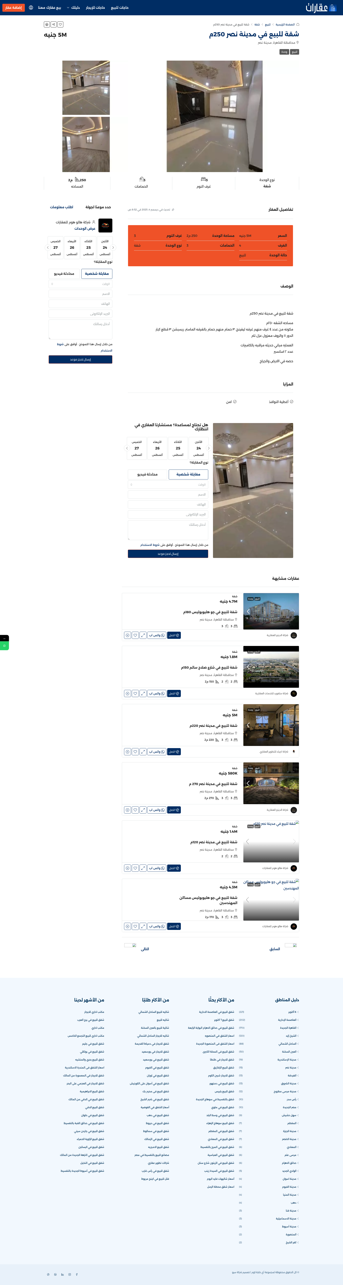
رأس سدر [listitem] (291, 1099)
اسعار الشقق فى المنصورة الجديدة (215, 1043)
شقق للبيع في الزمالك (156, 1139)
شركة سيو (237, 1272)
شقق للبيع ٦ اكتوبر (224, 1019)
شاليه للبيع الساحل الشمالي (153, 1011)
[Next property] (130, 949)
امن (229, 402)
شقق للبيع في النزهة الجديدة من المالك (82, 1154)
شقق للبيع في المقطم (221, 1131)
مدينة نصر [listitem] (290, 1067)
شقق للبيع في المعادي (221, 1139)
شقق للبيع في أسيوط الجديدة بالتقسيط (82, 1170)
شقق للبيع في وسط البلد (220, 1115)
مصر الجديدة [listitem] (289, 1107)
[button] (60, 24)
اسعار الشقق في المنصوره (219, 1035)
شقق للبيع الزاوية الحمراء (90, 1139)
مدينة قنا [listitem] (291, 1210)
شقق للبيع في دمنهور (221, 1083)
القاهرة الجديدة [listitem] (288, 1027)
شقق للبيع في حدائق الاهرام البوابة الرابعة (211, 1027)
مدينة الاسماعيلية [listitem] (286, 1218)
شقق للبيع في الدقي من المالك (86, 1099)
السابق (275, 949)
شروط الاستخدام (150, 544)
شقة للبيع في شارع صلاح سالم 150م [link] (209, 667)
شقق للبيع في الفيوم (157, 1067)
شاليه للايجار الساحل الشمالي (153, 1035)
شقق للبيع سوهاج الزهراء (220, 1123)
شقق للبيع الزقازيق (223, 1067)
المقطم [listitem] (291, 1123)
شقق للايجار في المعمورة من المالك (83, 1075)
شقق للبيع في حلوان (92, 1115)
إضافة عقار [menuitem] (13, 8)
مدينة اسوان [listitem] (289, 1178)
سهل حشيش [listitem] (289, 1115)
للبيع (268, 24)
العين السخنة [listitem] (289, 1051)
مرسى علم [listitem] (290, 1154)
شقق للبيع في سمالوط (156, 1131)
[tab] (98, 207)
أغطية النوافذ (278, 402)
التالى (145, 949)
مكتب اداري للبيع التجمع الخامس (86, 1035)
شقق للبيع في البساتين (91, 1147)
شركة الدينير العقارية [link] (277, 635)
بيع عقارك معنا (49, 8)
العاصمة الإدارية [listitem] (287, 1019)
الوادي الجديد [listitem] (289, 1170)
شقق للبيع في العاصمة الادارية (216, 1011)
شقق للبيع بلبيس (224, 1091)
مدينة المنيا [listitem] (289, 1194)
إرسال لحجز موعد (168, 554)
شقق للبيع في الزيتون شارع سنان (216, 1162)
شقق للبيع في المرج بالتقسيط (217, 1147)
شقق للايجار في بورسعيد (155, 1051)
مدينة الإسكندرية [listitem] (286, 1059)
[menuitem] (31, 8)
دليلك (75, 8)
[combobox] (168, 484)
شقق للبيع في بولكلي (92, 1051)
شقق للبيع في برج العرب (90, 1019)
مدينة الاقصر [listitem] (289, 1139)
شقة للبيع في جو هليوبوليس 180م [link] (210, 612)
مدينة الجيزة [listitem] (289, 1131)
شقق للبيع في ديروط (157, 1123)
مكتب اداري (98, 1027)
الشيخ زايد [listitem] (291, 1035)
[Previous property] (291, 949)
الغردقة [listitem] (292, 1075)
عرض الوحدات (84, 228)
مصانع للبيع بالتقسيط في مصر (152, 1154)
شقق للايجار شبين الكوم (221, 1075)
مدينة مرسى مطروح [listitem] (285, 1091)
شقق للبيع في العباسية (221, 1154)
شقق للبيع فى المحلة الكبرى (218, 1051)
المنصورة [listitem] (291, 1234)
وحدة (284, 51)
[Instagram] (69, 1274)
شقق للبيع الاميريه (158, 1147)
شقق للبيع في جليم (93, 1043)
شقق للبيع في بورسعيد (156, 1059)
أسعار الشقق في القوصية (155, 1107)
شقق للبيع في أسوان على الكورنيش (149, 1083)
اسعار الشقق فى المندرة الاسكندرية (84, 1067)
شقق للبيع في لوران (158, 1075)
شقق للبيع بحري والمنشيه (89, 1059)
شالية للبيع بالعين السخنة (155, 1027)
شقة (257, 24)
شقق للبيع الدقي (94, 1107)
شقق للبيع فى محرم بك (156, 1091)
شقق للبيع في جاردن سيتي (89, 1131)
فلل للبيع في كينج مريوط (155, 1178)
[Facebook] (76, 1274)
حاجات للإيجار (95, 8)
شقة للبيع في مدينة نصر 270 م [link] (213, 784)
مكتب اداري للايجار (94, 1011)
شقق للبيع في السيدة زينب (219, 1170)
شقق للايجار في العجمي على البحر (85, 1083)
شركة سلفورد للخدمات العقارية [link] (271, 693)
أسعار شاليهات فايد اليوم (220, 1178)
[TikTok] (47, 1274)
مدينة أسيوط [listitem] (289, 1226)
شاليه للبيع (163, 1019)
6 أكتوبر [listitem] (292, 1011)
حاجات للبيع (120, 8)
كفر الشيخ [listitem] (291, 1242)
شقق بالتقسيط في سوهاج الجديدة (215, 1099)
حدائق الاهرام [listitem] (289, 1162)
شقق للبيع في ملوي (222, 1107)
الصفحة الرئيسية (285, 24)
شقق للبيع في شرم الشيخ (155, 1099)
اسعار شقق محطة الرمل (220, 1186)
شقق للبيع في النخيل (92, 1162)
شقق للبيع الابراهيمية (92, 1091)
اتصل (172, 635)
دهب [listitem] (293, 1202)
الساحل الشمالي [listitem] (287, 1043)
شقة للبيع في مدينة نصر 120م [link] (213, 842)
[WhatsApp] (55, 1274)
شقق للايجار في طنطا (222, 1059)
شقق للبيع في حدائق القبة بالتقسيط (84, 1123)
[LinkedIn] (62, 1274)
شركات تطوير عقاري (158, 1162)
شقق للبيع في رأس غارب (155, 1170)
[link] (271, 611)
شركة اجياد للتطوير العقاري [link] (274, 751)
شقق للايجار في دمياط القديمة (152, 1043)
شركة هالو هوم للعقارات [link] (275, 868)
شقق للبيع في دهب (158, 1115)
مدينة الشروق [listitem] (288, 1083)
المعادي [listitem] (291, 1147)
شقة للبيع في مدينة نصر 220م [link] (213, 726)
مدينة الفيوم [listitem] (289, 1186)
